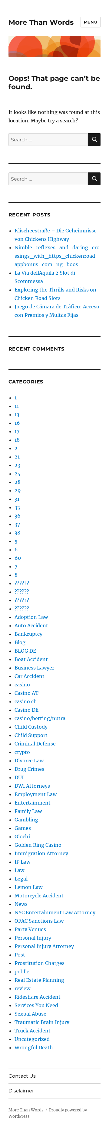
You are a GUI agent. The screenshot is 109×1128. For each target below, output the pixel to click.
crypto (22, 752)
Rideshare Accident (38, 997)
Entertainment (33, 803)
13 (17, 414)
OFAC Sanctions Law (39, 921)
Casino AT (26, 693)
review (22, 988)
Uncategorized (32, 1039)
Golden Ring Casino (38, 845)
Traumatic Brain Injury (42, 1022)
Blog (20, 642)
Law (19, 870)
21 (17, 457)
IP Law (22, 862)
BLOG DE (25, 651)
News (21, 904)
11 (17, 406)
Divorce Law (29, 761)
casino (22, 685)
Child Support (31, 735)
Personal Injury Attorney (44, 946)
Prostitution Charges (39, 963)
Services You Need (36, 1005)
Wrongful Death (34, 1048)
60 (18, 558)
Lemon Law (28, 887)
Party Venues (30, 929)
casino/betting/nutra (40, 718)
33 (17, 507)
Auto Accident (31, 625)
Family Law (28, 811)
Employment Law (36, 794)
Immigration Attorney (41, 853)
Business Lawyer (34, 668)
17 (17, 431)
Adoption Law (31, 617)
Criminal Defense (35, 744)
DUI (19, 777)
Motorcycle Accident (39, 896)
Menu (90, 22)
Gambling (26, 820)
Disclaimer (21, 1091)
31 (17, 499)
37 (17, 524)
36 (18, 516)
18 (17, 440)
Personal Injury (33, 938)
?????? (22, 583)
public (22, 972)
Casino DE (26, 710)
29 (18, 490)
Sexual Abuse (30, 1014)
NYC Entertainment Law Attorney (55, 912)
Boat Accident (31, 659)
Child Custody (31, 727)
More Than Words (41, 22)
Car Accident (30, 676)
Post (20, 955)
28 (18, 482)
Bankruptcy (28, 634)
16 (17, 423)
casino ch (26, 701)
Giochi (22, 836)
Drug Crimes (29, 769)
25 (18, 474)
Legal (21, 879)
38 (17, 533)
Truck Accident (33, 1031)
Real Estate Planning (39, 980)
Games (23, 828)
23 (17, 465)
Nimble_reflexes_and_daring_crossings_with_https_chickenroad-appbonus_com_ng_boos (57, 255)
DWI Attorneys (32, 786)
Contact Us (22, 1076)
